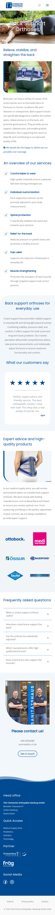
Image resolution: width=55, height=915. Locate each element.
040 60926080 (27, 740)
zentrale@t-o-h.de (28, 744)
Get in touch (28, 753)
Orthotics (7, 835)
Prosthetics (8, 831)
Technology (8, 839)
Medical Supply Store (12, 828)
